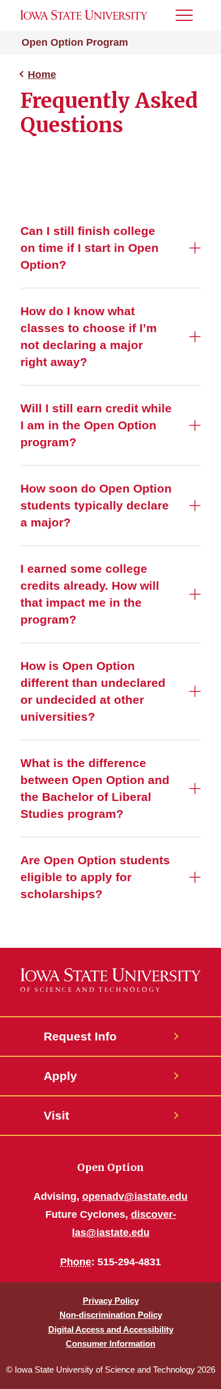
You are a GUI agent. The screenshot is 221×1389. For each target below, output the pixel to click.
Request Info (80, 1036)
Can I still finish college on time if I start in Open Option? (89, 247)
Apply (60, 1075)
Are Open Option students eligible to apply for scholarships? (95, 877)
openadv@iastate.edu (135, 1196)
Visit (56, 1115)
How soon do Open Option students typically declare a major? (96, 505)
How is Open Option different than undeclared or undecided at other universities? (92, 691)
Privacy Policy (111, 1300)
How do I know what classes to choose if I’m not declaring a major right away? (88, 336)
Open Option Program (75, 42)
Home (42, 74)
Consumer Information (110, 1343)
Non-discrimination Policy (111, 1315)
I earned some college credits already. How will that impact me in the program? (89, 594)
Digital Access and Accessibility (110, 1329)
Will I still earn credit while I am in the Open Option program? (96, 425)
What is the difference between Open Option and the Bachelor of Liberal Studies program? (94, 788)
